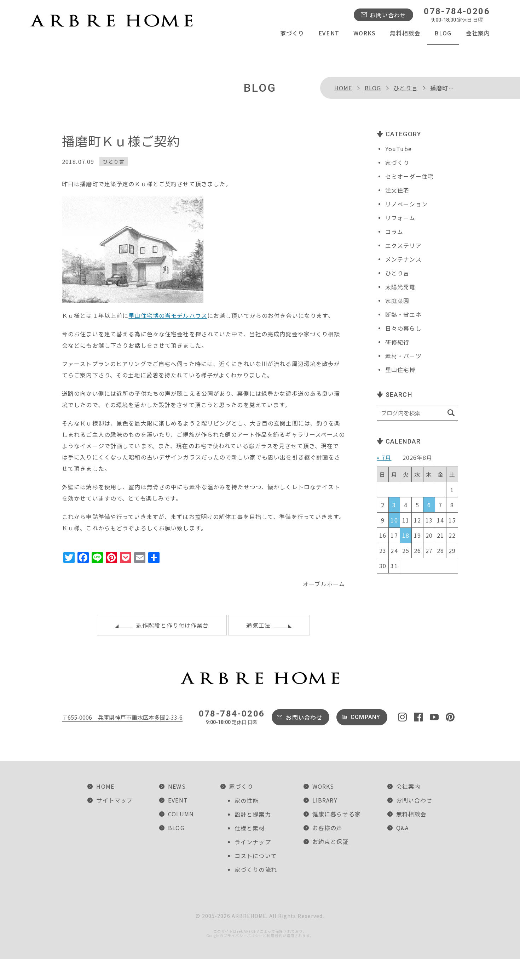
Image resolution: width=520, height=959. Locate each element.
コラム (394, 231)
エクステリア (403, 245)
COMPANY (365, 717)
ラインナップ (253, 842)
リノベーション (406, 204)
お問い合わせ (388, 15)
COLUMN (181, 814)
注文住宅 (397, 190)
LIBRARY (324, 800)
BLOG (442, 33)
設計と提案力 (253, 814)
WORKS (364, 33)
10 (394, 520)
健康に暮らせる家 (336, 814)
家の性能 (247, 800)
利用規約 (274, 935)
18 (405, 535)
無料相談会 (405, 33)
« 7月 (384, 457)
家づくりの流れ (256, 869)
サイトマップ (114, 800)
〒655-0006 (122, 717)
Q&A (402, 827)
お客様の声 (327, 827)
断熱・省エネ (403, 314)
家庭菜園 (397, 300)
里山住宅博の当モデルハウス (167, 315)
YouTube (398, 148)
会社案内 (478, 33)
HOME (343, 88)
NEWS (176, 786)
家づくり (292, 33)
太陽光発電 (400, 286)
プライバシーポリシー (243, 935)
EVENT (328, 33)
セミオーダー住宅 (409, 176)
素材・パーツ (403, 356)
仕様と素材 (250, 828)
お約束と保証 (330, 841)
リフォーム (400, 217)
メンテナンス (403, 259)
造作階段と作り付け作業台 (172, 625)
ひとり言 (405, 88)
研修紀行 (397, 342)
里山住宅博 (400, 369)
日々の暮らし (403, 328)
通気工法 (258, 625)
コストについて (256, 855)
